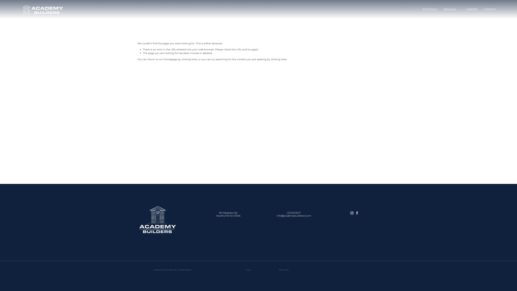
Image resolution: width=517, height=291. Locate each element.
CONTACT (490, 9)
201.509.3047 (294, 212)
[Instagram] (352, 213)
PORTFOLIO (429, 9)
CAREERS (472, 9)
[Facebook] (357, 213)
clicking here (189, 59)
